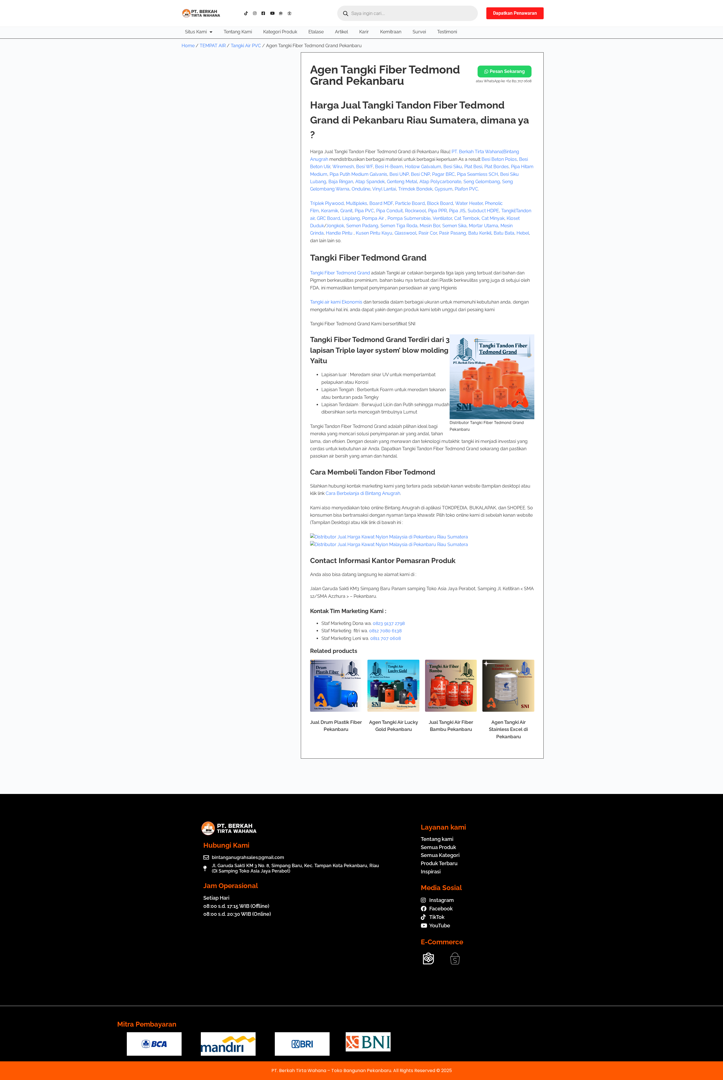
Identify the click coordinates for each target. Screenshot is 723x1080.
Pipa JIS (457, 210)
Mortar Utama (483, 225)
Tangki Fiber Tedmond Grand (340, 273)
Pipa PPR (437, 210)
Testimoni (447, 31)
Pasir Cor (428, 233)
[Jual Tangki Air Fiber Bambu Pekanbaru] (451, 686)
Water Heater (469, 203)
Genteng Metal (402, 181)
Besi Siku (452, 166)
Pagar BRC (443, 174)
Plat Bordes (496, 166)
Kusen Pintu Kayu (374, 233)
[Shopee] (291, 13)
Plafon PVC (466, 189)
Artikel (341, 31)
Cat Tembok (466, 218)
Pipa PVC (364, 210)
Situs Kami (196, 31)
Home (188, 45)
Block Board (440, 203)
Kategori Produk (280, 31)
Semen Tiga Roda (398, 225)
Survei (419, 31)
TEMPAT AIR (213, 45)
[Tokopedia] (282, 13)
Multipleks (356, 203)
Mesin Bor (430, 225)
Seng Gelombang (481, 181)
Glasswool (405, 233)
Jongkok (335, 225)
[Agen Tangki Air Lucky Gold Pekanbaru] (393, 686)
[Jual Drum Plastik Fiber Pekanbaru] (336, 685)
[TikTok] (247, 13)
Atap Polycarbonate (440, 181)
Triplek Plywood (327, 203)
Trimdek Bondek (415, 189)
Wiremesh (343, 166)
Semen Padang (362, 225)
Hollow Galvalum (423, 166)
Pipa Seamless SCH (477, 174)
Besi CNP (420, 174)
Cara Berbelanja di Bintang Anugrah (363, 493)
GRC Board (328, 218)
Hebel (523, 233)
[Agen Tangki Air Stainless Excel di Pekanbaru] (508, 686)
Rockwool (415, 210)
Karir (364, 31)
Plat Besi (473, 166)
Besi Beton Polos (499, 159)
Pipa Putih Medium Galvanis (358, 174)
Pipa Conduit (389, 210)
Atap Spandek (370, 181)
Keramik (329, 210)
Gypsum (443, 189)
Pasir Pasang (452, 233)
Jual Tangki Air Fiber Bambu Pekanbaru (451, 725)
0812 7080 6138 (385, 630)
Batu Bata (504, 233)
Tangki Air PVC (246, 45)
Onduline (361, 189)
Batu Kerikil (479, 233)
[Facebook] (265, 13)
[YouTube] (273, 13)
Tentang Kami (238, 31)
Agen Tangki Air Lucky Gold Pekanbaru (393, 725)
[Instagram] (256, 13)
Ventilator (442, 218)
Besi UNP (399, 174)
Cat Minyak (493, 218)
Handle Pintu (340, 233)
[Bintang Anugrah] (389, 537)
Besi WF (364, 166)
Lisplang (351, 218)
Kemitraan (390, 31)
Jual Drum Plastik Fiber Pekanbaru (336, 725)
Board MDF (381, 203)
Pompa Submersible (408, 218)
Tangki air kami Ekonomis (336, 302)
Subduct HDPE (483, 210)
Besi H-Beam (389, 166)
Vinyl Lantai (384, 189)
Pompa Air (373, 218)
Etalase (316, 31)
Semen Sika (454, 225)
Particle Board (410, 203)
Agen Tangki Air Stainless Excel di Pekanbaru (508, 729)
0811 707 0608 (385, 638)
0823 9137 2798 (389, 623)
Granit (346, 210)
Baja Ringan (340, 181)
